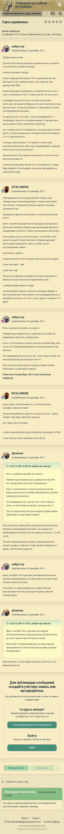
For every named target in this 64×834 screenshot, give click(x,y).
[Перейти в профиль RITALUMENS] (6, 189)
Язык (25, 818)
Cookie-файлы (52, 821)
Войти (32, 747)
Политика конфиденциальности (22, 821)
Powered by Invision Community (32, 829)
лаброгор (14, 31)
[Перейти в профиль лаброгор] (6, 48)
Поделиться (17, 768)
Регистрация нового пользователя (32, 724)
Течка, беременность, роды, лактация (41, 34)
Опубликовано (28, 50)
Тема (35, 818)
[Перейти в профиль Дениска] (6, 455)
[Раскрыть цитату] (7, 466)
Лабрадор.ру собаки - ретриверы (32, 5)
